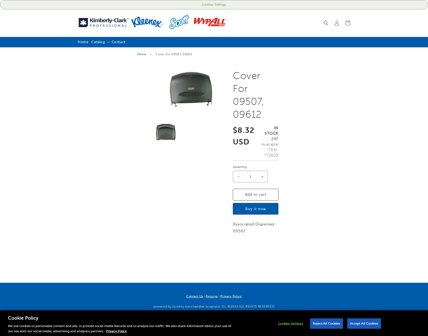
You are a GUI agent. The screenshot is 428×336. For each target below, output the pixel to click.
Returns (212, 296)
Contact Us (194, 296)
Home (141, 54)
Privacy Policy (231, 296)
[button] (326, 23)
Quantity (240, 167)
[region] (214, 323)
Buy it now (255, 209)
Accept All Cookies (364, 323)
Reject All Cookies (326, 323)
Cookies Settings (214, 4)
